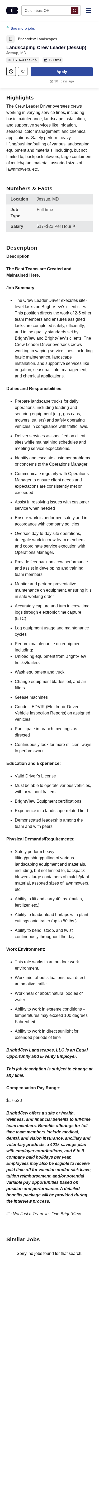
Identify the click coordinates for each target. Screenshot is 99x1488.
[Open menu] (88, 10)
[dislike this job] (11, 71)
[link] (10, 39)
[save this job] (22, 71)
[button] (62, 71)
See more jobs (23, 28)
